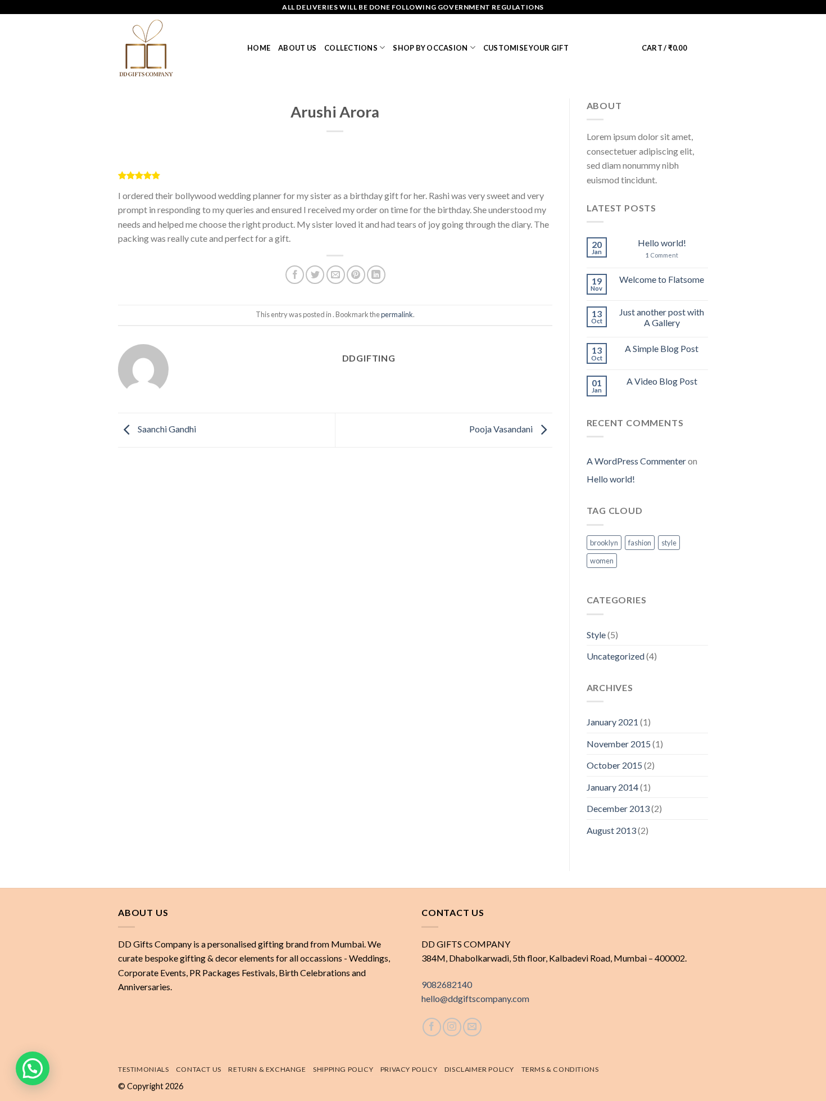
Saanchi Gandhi (166, 428)
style (669, 542)
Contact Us (198, 1069)
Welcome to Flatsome (661, 279)
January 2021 (612, 721)
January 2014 (612, 787)
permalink (397, 314)
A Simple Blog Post (661, 348)
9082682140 (446, 984)
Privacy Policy (409, 1069)
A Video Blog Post (662, 381)
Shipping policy (343, 1069)
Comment (662, 255)
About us (297, 47)
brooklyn (604, 542)
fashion (639, 542)
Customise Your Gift (526, 47)
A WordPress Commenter (636, 460)
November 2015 (619, 743)
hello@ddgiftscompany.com (475, 998)
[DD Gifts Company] (174, 48)
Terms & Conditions (560, 1069)
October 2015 (614, 765)
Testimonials (143, 1069)
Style (596, 634)
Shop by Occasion (430, 47)
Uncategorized (616, 656)
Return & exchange (267, 1069)
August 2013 (611, 830)
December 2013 (618, 808)
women (602, 560)
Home (258, 47)
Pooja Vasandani (501, 428)
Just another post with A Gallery (661, 317)
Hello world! (662, 242)
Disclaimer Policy (479, 1069)
